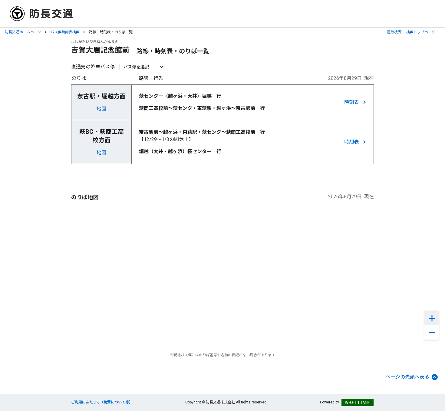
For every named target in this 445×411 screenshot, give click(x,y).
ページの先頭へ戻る (407, 377)
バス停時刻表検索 (65, 32)
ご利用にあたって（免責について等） (102, 402)
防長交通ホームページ (23, 32)
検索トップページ (420, 32)
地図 (101, 109)
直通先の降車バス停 (93, 67)
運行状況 (394, 32)
